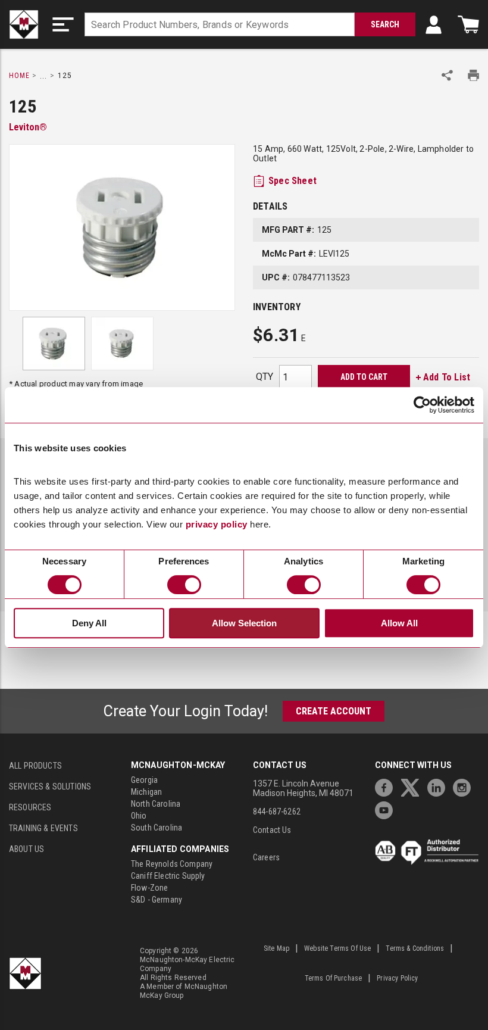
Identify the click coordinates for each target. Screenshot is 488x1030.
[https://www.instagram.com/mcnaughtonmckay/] (465, 786)
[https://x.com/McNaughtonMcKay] (413, 786)
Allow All (399, 623)
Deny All (89, 623)
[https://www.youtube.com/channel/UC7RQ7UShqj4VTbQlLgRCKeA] (387, 808)
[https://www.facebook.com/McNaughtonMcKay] (387, 786)
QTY (264, 376)
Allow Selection (244, 623)
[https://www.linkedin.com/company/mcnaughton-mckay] (439, 786)
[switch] (184, 584)
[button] (63, 24)
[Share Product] (447, 75)
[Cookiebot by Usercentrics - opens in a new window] (422, 405)
